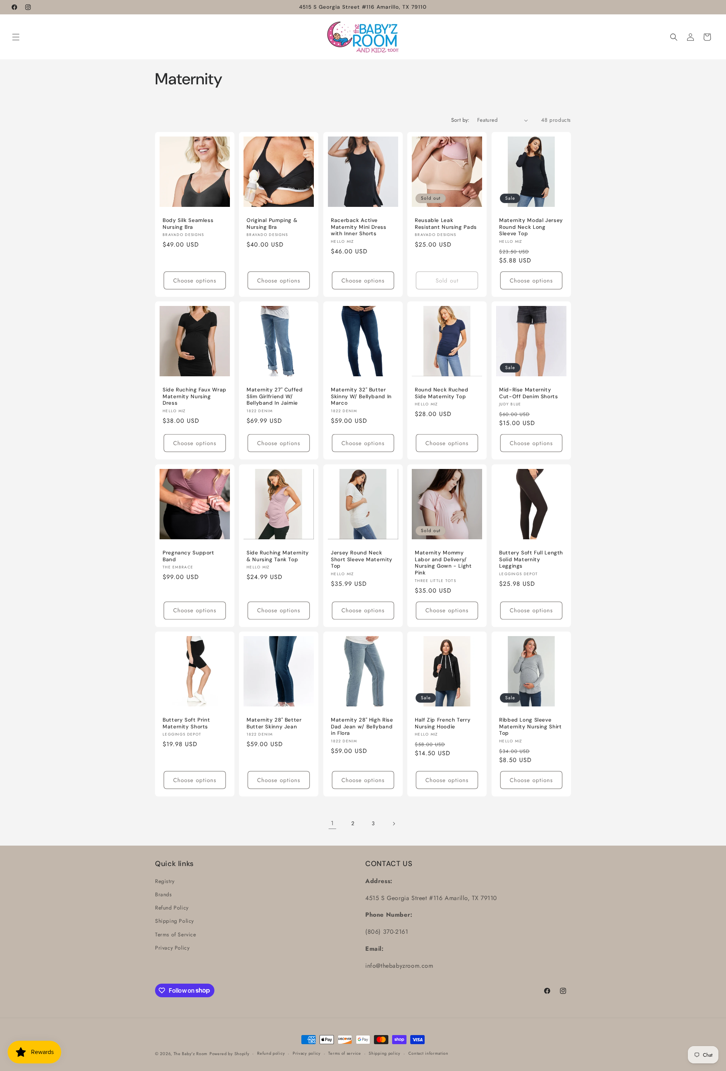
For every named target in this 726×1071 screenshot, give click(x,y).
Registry (165, 881)
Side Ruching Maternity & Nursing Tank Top (278, 556)
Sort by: (460, 120)
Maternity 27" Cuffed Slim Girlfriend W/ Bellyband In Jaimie (275, 397)
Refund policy (271, 1053)
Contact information (428, 1053)
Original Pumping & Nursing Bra (272, 224)
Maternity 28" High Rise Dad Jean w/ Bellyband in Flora (362, 726)
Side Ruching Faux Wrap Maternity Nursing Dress (194, 397)
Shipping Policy (174, 921)
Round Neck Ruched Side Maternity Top (441, 393)
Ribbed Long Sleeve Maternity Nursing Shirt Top (530, 726)
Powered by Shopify (229, 1054)
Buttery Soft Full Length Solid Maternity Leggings (531, 559)
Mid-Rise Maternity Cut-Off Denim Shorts (528, 393)
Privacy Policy (172, 947)
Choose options (194, 280)
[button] (16, 37)
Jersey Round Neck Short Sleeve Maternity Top (361, 559)
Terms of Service (175, 934)
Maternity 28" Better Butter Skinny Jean (274, 723)
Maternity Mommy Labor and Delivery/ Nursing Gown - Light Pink (443, 562)
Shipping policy (384, 1053)
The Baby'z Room (191, 1054)
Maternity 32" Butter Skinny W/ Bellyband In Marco (361, 397)
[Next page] (393, 823)
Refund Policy (172, 907)
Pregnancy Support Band (188, 556)
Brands (163, 894)
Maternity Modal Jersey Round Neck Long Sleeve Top (531, 227)
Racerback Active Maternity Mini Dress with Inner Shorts (358, 227)
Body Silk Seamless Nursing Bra (188, 224)
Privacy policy (307, 1053)
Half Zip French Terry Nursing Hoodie (442, 723)
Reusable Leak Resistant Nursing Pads (446, 224)
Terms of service (344, 1053)
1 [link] (332, 823)
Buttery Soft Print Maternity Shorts (186, 723)
